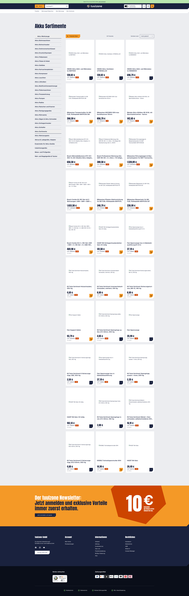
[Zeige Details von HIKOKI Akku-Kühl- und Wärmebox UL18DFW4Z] (91, 78)
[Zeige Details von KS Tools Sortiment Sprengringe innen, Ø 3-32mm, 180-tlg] (121, 426)
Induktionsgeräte (41, 148)
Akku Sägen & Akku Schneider (46, 119)
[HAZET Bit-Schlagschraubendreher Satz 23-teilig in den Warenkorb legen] (121, 252)
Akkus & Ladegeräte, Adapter (45, 140)
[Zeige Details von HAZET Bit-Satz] (151, 469)
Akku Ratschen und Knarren (45, 107)
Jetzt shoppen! (102, 1)
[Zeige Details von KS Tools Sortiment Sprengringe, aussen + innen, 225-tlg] (151, 382)
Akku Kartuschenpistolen (44, 69)
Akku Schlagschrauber (43, 123)
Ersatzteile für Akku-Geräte (45, 144)
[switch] (63, 580)
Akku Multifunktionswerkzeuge (46, 86)
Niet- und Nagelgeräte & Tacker (46, 156)
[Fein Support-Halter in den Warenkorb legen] (91, 339)
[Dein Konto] (144, 6)
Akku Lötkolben (40, 82)
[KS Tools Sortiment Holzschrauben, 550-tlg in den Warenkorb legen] (91, 295)
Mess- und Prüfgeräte (42, 152)
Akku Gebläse (40, 65)
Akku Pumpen (40, 98)
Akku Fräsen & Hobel (42, 61)
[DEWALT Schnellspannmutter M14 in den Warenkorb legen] (121, 469)
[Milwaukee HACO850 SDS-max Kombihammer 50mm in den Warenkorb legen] (121, 121)
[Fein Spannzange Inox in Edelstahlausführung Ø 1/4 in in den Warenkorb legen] (151, 252)
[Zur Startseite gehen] (94, 6)
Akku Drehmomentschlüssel (45, 49)
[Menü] (66, 576)
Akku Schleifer (40, 127)
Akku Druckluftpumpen (43, 53)
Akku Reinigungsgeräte (43, 111)
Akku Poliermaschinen (43, 90)
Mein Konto (68, 541)
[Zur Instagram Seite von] (40, 548)
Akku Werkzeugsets (42, 136)
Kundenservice (99, 546)
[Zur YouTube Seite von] (44, 548)
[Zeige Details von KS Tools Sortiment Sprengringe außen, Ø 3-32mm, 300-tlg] (121, 339)
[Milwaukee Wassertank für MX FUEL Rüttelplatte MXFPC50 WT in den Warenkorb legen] (151, 208)
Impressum (128, 541)
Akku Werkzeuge (43, 36)
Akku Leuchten (40, 78)
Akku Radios (39, 102)
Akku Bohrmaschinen (42, 40)
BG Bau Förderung (100, 553)
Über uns (97, 548)
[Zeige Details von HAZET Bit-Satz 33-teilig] (91, 426)
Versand (97, 541)
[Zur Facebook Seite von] (36, 548)
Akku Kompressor (41, 74)
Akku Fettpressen (41, 57)
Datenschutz (128, 544)
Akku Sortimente (41, 131)
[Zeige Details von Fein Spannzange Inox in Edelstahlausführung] (121, 382)
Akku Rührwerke (41, 115)
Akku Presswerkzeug (42, 94)
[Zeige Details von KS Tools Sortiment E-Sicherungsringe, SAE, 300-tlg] (91, 382)
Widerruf (127, 548)
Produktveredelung (100, 551)
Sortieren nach (135, 36)
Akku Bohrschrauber (42, 45)
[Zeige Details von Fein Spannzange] (151, 339)
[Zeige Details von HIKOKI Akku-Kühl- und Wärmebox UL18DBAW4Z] (151, 78)
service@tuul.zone (49, 543)
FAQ (96, 556)
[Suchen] (67, 6)
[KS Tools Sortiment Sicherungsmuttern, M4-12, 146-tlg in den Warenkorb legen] (151, 295)
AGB (126, 546)
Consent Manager (130, 551)
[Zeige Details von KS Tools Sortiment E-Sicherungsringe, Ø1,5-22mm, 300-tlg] (91, 469)
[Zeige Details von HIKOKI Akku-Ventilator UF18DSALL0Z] (121, 78)
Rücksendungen (69, 544)
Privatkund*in (132, 6)
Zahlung (97, 544)
